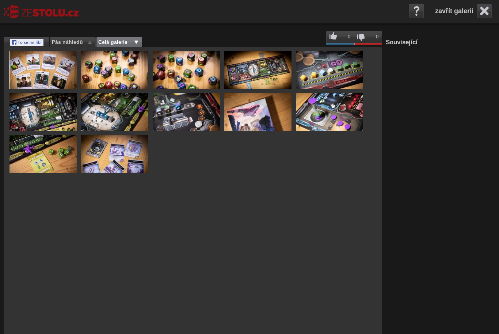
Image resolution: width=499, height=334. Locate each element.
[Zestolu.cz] (41, 11)
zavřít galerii (454, 11)
